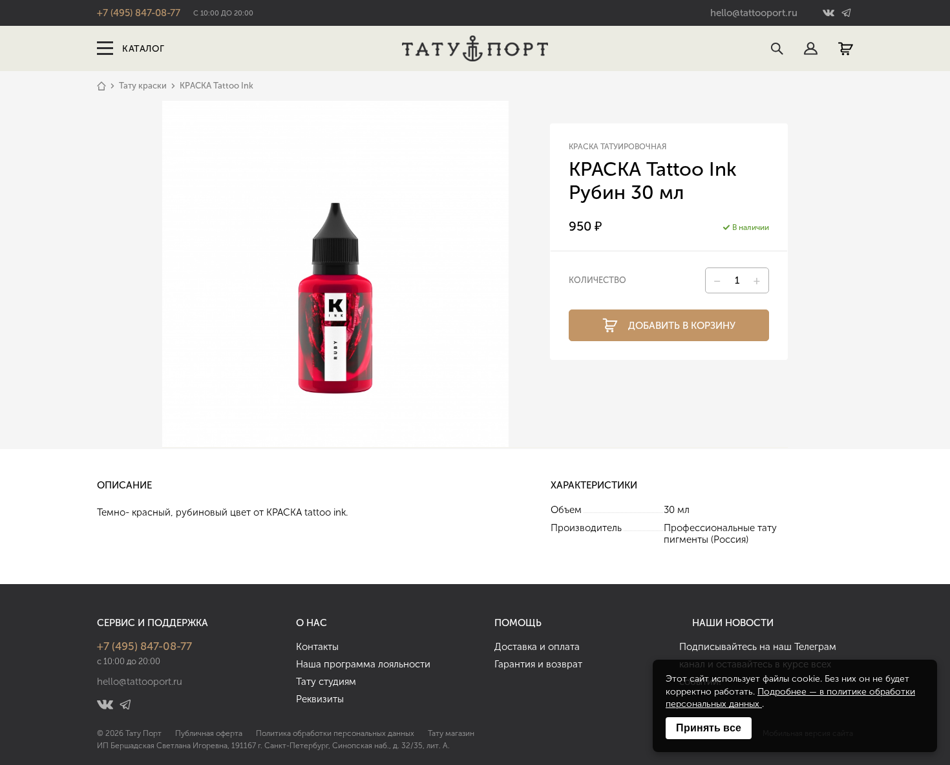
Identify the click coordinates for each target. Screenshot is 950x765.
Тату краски (143, 85)
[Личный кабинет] (810, 49)
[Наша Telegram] (845, 13)
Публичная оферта (208, 733)
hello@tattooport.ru (753, 13)
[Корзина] (845, 49)
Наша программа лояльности (363, 664)
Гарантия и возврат (538, 664)
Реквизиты (320, 699)
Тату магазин (451, 733)
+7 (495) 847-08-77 (138, 13)
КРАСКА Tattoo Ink (216, 85)
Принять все (708, 727)
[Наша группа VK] (830, 13)
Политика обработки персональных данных (335, 733)
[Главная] (101, 85)
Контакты (317, 647)
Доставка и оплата (537, 647)
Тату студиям (326, 681)
